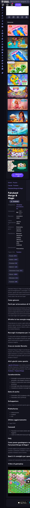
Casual (10, 185)
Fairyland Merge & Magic (15, 188)
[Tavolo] (2, 66)
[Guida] (2, 44)
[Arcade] (2, 30)
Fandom (18, 252)
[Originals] (2, 21)
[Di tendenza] (2, 15)
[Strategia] (2, 63)
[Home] (2, 7)
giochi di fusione (14, 365)
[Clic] (2, 41)
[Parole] (2, 49)
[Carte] (2, 38)
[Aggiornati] (2, 18)
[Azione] (2, 36)
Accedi (18, 5)
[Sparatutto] (2, 58)
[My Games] (7, 4)
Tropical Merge (19, 371)
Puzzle (15, 183)
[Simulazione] (2, 55)
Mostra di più (18, 175)
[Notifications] (11, 4)
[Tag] (2, 73)
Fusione (15, 185)
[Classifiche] (2, 26)
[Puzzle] (2, 52)
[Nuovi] (2, 13)
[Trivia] (2, 68)
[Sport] (2, 60)
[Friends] (2, 4)
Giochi (10, 183)
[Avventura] (2, 33)
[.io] (2, 47)
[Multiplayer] (2, 23)
